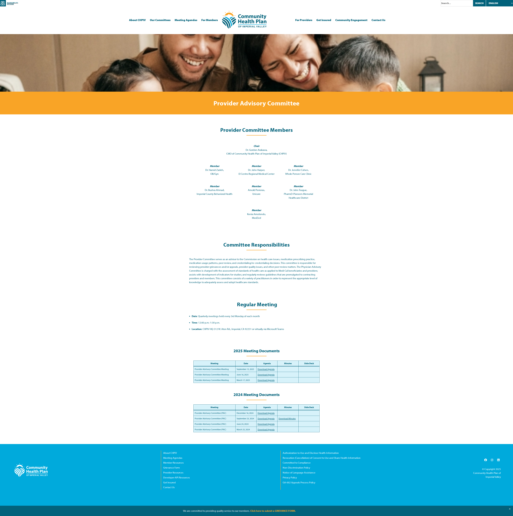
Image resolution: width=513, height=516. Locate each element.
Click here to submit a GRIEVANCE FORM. (273, 510)
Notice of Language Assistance (299, 472)
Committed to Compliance (297, 462)
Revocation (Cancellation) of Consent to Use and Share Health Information (322, 457)
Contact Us (378, 20)
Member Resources (173, 462)
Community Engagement (351, 20)
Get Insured (323, 20)
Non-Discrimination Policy (296, 467)
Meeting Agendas (186, 20)
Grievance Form (171, 467)
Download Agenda (266, 369)
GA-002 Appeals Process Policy (299, 482)
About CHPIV (137, 20)
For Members (209, 20)
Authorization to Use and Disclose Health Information (311, 452)
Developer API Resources (176, 477)
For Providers (303, 20)
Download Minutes (287, 418)
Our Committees (160, 20)
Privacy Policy (290, 477)
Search (479, 3)
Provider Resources (173, 472)
